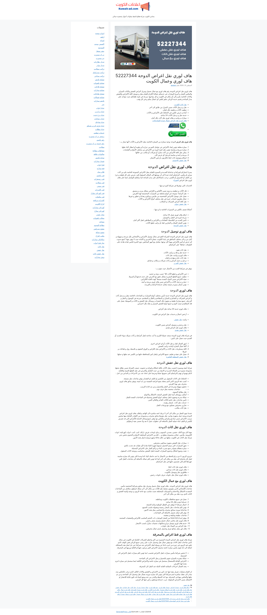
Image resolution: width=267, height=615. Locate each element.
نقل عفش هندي (181, 330)
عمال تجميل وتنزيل (142, 587)
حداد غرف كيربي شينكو (95, 126)
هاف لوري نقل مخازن (158, 594)
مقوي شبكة (100, 232)
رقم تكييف (100, 140)
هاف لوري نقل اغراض (140, 592)
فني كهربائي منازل (97, 193)
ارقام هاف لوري (185, 587)
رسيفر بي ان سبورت (96, 136)
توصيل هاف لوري (164, 587)
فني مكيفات (99, 197)
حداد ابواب (100, 108)
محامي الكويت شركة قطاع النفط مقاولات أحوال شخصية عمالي (133, 16)
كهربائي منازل (99, 211)
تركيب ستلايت (99, 69)
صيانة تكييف (99, 158)
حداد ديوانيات (99, 119)
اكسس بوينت (99, 44)
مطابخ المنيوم (99, 225)
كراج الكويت (99, 204)
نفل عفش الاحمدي (179, 160)
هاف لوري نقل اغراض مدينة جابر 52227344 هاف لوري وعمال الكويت (168, 599)
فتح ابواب (100, 165)
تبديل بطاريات (99, 62)
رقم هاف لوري (153, 587)
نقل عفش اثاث (98, 254)
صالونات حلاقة (99, 154)
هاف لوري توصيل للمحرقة (139, 590)
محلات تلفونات (98, 218)
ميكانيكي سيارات (98, 239)
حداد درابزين (99, 112)
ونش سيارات (99, 257)
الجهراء (176, 180)
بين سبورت (100, 58)
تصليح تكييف (99, 80)
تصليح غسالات (99, 97)
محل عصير (100, 215)
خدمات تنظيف (99, 133)
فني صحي (100, 186)
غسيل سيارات (99, 161)
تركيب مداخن (99, 76)
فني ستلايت (100, 183)
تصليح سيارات (99, 90)
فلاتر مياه (101, 172)
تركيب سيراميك (98, 72)
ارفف (102, 37)
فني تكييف (100, 176)
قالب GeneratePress (123, 612)
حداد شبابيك (99, 122)
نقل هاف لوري (187, 590)
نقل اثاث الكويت (180, 105)
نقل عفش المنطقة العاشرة (176, 357)
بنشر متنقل (100, 51)
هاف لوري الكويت (153, 590)
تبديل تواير (100, 65)
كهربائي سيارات (98, 207)
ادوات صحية (99, 33)
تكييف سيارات (99, 101)
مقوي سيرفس (99, 229)
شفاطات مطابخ (98, 151)
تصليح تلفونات (99, 83)
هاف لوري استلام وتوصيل (167, 590)
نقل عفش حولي (180, 204)
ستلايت (101, 147)
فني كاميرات (99, 190)
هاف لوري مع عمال (170, 592)
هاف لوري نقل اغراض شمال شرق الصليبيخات (169, 121)
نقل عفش (178, 320)
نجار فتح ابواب (99, 243)
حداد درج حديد (98, 115)
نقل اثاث (133, 587)
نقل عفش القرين (180, 263)
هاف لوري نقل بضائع (185, 594)
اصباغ (102, 41)
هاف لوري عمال (125, 590)
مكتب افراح (100, 236)
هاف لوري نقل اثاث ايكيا (155, 592)
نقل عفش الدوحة (180, 225)
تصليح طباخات (99, 94)
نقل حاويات (126, 587)
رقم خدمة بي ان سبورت (95, 144)
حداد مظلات (99, 129)
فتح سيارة (100, 168)
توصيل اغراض (174, 587)
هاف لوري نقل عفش (172, 594)
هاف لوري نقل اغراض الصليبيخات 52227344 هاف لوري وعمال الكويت (168, 601)
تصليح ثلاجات (99, 87)
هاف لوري (179, 590)
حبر (103, 104)
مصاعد (101, 222)
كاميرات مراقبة (98, 200)
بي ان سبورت (99, 55)
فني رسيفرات (99, 179)
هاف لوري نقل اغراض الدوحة (124, 592)
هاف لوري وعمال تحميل (143, 594)
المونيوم (101, 48)
